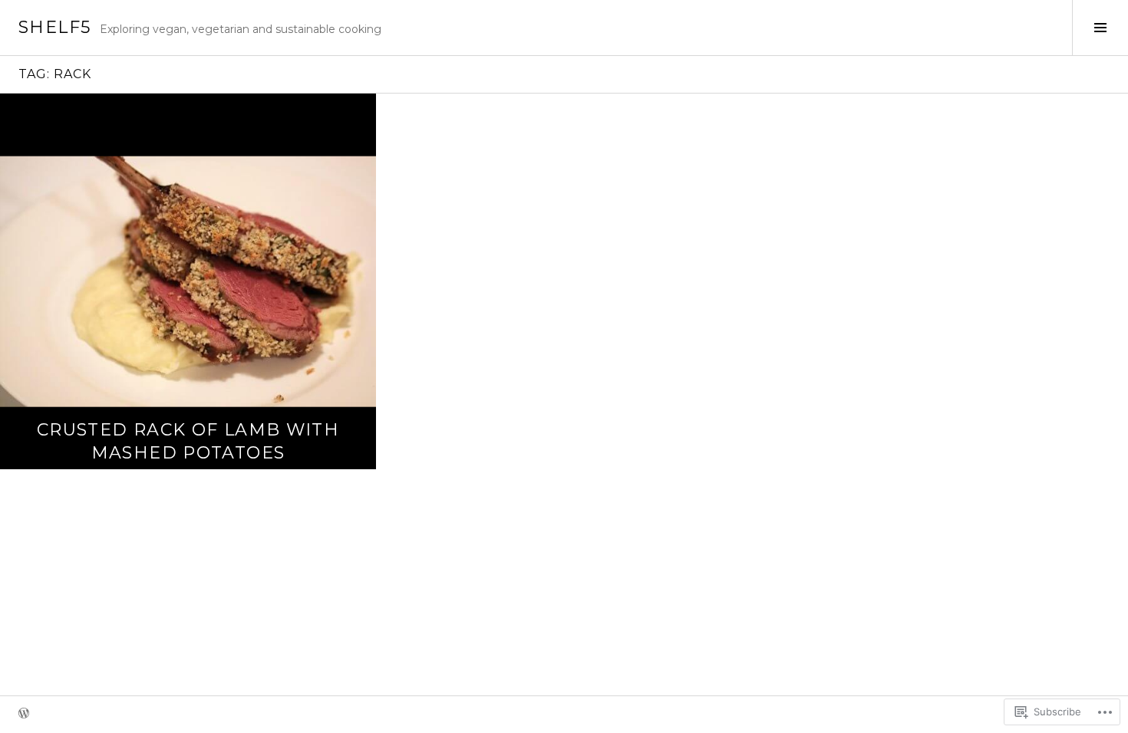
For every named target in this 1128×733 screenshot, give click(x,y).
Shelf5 (54, 27)
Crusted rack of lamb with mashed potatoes (188, 441)
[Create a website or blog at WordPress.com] (23, 714)
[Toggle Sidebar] (1100, 27)
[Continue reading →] (188, 281)
